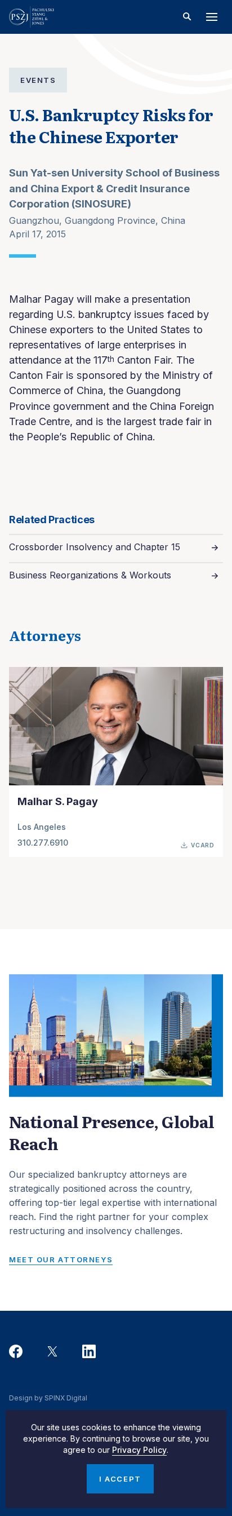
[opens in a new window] (16, 1352)
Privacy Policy (139, 1450)
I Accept (120, 1478)
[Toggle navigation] (211, 17)
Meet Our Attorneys (61, 1259)
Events (38, 80)
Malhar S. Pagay (57, 801)
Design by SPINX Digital (48, 1398)
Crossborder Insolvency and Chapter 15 (94, 547)
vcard (203, 845)
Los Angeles (41, 827)
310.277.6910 (42, 842)
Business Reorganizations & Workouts (90, 575)
